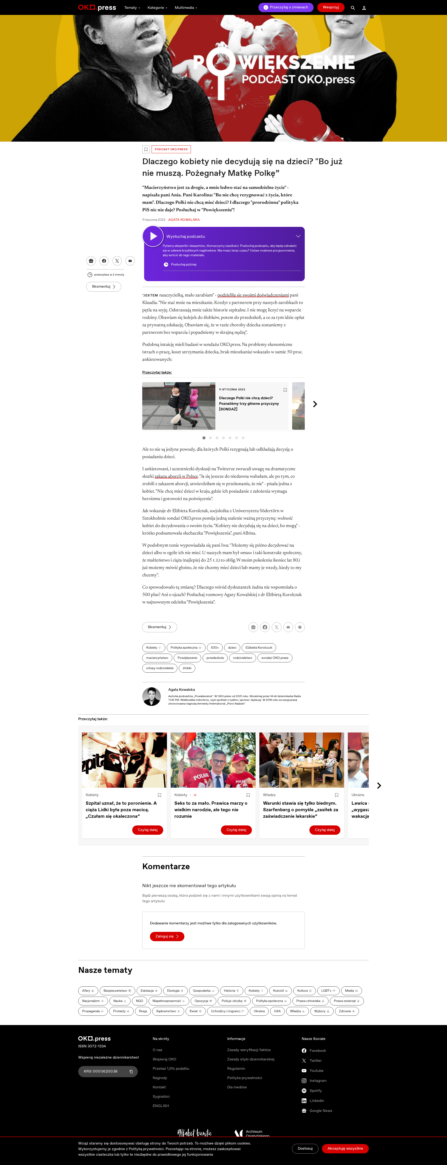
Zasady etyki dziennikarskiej (250, 1059)
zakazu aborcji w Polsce (176, 476)
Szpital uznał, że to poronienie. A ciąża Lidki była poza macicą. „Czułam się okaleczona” (121, 810)
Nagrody (160, 1078)
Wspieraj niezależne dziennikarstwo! (108, 1057)
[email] (288, 627)
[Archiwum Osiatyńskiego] (251, 1134)
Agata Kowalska (181, 689)
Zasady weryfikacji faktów (249, 1050)
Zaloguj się (165, 936)
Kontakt (159, 1087)
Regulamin (236, 1068)
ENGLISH (161, 1106)
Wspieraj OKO (164, 1059)
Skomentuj (101, 286)
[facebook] (265, 627)
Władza (269, 795)
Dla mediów (237, 1087)
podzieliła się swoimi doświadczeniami (253, 295)
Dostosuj (305, 1148)
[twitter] (276, 627)
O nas (157, 1050)
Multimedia (184, 7)
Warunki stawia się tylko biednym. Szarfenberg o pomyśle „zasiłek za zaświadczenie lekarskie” (300, 810)
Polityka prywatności (244, 1078)
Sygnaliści (161, 1096)
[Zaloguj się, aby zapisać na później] (159, 795)
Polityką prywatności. (147, 1149)
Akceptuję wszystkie (345, 1148)
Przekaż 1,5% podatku (171, 1068)
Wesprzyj (331, 7)
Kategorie (156, 7)
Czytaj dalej (148, 830)
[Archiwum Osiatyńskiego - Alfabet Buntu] (194, 1134)
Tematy (130, 7)
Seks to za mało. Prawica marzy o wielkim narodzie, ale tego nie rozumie (210, 810)
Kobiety (92, 795)
